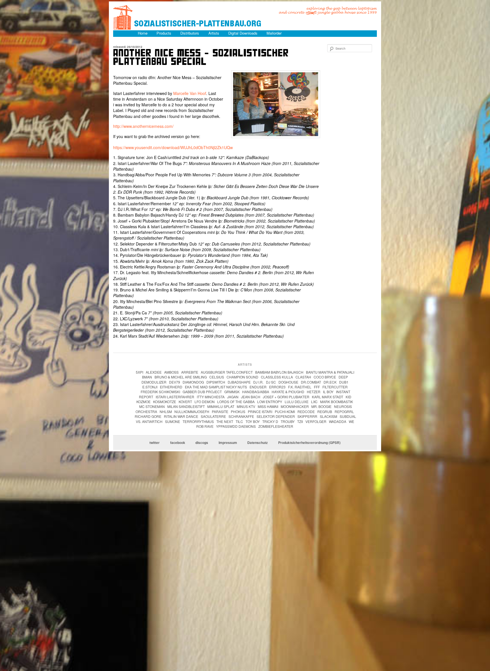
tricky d (270, 421)
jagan (232, 396)
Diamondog (193, 382)
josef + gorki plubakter (286, 396)
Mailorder (274, 33)
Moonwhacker (295, 406)
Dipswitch (215, 382)
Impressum (228, 442)
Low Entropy (269, 401)
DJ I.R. (258, 382)
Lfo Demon (205, 401)
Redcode (306, 411)
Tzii (300, 421)
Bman (147, 376)
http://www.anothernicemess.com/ (143, 126)
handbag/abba (255, 391)
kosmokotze (164, 401)
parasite (220, 411)
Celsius (216, 376)
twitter (154, 442)
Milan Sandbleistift (186, 406)
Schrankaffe (241, 416)
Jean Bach (250, 396)
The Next (224, 421)
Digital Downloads (242, 33)
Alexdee (154, 372)
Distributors (189, 33)
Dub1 (344, 382)
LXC (314, 401)
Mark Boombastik (336, 401)
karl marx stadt (327, 396)
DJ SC (271, 382)
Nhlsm (166, 411)
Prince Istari (260, 411)
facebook (177, 442)
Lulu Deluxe (297, 401)
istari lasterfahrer (175, 396)
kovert (185, 401)
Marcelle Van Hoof (189, 93)
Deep (343, 376)
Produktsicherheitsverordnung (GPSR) (309, 442)
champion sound (242, 376)
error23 (277, 386)
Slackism (328, 416)
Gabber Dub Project (202, 391)
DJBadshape (239, 382)
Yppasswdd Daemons (236, 426)
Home (142, 33)
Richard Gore (148, 416)
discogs (201, 442)
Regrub (324, 411)
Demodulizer (153, 382)
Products (164, 33)
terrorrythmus (198, 421)
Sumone (172, 421)
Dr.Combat (311, 382)
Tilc (239, 421)
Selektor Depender (276, 416)
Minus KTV (246, 406)
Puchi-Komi (285, 411)
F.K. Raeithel (299, 386)
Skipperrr (307, 416)
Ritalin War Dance (181, 416)
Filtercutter (335, 386)
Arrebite (189, 372)
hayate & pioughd (288, 391)
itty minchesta (211, 396)
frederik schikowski (160, 391)
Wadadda (337, 421)
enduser (258, 386)
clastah (303, 376)
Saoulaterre (213, 416)
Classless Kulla (277, 376)
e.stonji (149, 386)
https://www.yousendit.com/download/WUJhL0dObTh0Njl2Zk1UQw (173, 147)
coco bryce (325, 376)
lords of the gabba (236, 401)
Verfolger (315, 421)
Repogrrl (344, 411)
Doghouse (288, 382)
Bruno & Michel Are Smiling (181, 376)
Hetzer (313, 391)
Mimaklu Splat (220, 406)
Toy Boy (253, 421)
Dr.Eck (330, 382)
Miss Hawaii (268, 406)
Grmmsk (232, 391)
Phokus (238, 411)
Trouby (288, 421)
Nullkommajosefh (191, 411)
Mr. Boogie (321, 406)
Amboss (171, 372)
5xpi (139, 372)
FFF (317, 386)
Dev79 (174, 382)
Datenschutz (257, 442)
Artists (213, 33)
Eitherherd (171, 386)
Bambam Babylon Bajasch (279, 372)
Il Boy (328, 391)
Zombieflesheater (275, 426)
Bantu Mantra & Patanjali (330, 372)
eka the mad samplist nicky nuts (216, 386)
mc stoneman (152, 406)
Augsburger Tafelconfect (227, 372)
